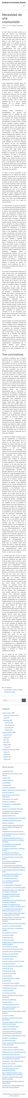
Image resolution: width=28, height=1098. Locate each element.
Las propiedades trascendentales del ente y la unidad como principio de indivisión (13, 827)
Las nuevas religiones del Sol (10, 1004)
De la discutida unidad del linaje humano (14, 1035)
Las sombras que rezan (9, 993)
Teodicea (7, 730)
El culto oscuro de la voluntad (10, 983)
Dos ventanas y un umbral (9, 932)
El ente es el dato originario (10, 1047)
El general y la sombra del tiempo (11, 926)
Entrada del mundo (9, 692)
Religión (5, 757)
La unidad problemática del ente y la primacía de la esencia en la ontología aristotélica (13, 840)
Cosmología (8, 727)
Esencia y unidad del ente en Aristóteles (13, 818)
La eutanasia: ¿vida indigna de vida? (12, 1061)
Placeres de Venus (7, 968)
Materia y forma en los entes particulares (14, 790)
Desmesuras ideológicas (9, 999)
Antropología (8, 725)
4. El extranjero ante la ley (9, 878)
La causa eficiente (7, 780)
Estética (5, 737)
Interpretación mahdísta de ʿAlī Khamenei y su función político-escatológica (11, 896)
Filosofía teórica (6, 713)
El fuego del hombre (8, 959)
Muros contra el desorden (9, 956)
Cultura (5, 752)
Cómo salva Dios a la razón (10, 946)
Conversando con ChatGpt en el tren (12, 949)
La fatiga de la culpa (8, 940)
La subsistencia (6, 785)
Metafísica (6, 720)
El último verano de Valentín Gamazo (12, 1049)
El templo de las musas (9, 971)
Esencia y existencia (8, 823)
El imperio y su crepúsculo (9, 1038)
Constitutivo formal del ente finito (11, 820)
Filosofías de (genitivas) (9, 749)
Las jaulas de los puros (8, 1040)
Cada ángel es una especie (10, 799)
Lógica (5, 718)
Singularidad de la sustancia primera (12, 831)
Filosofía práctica (7, 732)
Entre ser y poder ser (8, 792)
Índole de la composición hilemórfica (12, 809)
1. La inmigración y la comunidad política (13, 887)
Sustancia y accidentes (9, 787)
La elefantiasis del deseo (9, 988)
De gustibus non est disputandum (12, 951)
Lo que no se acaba (8, 1015)
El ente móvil (5, 806)
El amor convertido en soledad (11, 978)
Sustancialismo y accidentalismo (11, 804)
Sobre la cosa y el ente (8, 1063)
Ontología (7, 722)
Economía (6, 735)
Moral (5, 742)
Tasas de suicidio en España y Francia (13, 961)
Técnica (5, 759)
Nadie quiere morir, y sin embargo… (12, 1066)
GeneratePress (15, 1095)
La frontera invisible (8, 935)
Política (5, 744)
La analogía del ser (7, 771)
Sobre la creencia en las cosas (11, 1054)
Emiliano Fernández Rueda (14, 2)
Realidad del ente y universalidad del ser (14, 1052)
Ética (4, 740)
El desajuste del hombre (9, 973)
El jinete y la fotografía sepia (10, 1026)
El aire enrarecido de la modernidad (12, 966)
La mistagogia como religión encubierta (13, 985)
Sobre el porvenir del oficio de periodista (14, 923)
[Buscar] (24, 700)
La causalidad (6, 782)
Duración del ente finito (9, 815)
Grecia (6, 747)
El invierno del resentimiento (10, 954)
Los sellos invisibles (8, 990)
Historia (5, 754)
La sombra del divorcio (8, 963)
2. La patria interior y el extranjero (12, 885)
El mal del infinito (7, 976)
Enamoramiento (6, 980)
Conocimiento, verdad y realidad (13, 689)
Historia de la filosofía (9, 715)
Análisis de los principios (9, 1029)
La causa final (6, 778)
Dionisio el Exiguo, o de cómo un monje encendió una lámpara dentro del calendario (13, 919)
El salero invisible (7, 1002)
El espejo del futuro (7, 937)
